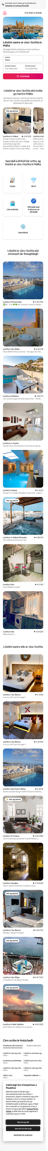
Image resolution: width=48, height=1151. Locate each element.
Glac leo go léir (23, 1122)
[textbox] (13, 68)
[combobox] (23, 60)
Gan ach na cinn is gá (23, 1128)
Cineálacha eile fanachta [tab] (13, 1046)
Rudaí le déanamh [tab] (34, 1046)
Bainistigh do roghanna (23, 1135)
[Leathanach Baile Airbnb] (5, 13)
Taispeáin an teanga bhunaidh (17, 6)
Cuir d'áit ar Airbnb (33, 13)
